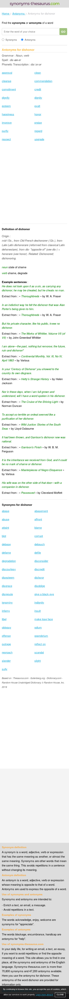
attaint (5, 527)
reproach (7, 652)
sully (4, 669)
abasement (41, 511)
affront (38, 519)
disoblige (39, 586)
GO (63, 32)
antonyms (35, 23)
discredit (39, 569)
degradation (9, 561)
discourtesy (9, 569)
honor (37, 114)
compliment (9, 89)
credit (37, 89)
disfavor (39, 577)
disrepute (7, 594)
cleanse (6, 81)
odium (38, 627)
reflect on (40, 644)
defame (6, 552)
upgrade (39, 139)
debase (6, 544)
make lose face (43, 619)
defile (37, 552)
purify (5, 131)
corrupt (38, 536)
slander (6, 661)
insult (37, 611)
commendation (43, 81)
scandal (39, 652)
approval (7, 72)
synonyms (18, 23)
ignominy (7, 602)
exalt (37, 106)
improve (7, 122)
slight (37, 661)
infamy (6, 611)
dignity (38, 97)
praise (38, 122)
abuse (5, 519)
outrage (6, 644)
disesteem (8, 577)
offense (6, 636)
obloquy (6, 627)
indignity (39, 602)
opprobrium (41, 636)
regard (38, 131)
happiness (8, 114)
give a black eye (44, 594)
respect (6, 139)
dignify (6, 97)
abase (5, 511)
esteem (6, 106)
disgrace (7, 586)
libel (4, 619)
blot (4, 536)
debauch (39, 544)
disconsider (41, 561)
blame (38, 527)
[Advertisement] (34, 185)
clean (37, 72)
